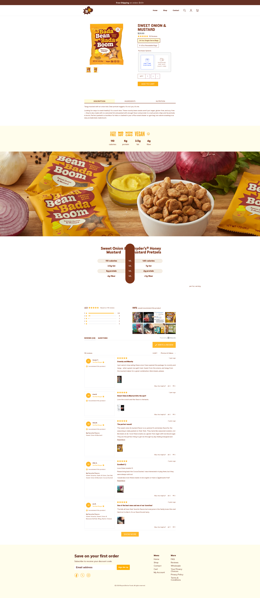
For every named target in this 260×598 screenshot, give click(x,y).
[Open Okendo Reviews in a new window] (168, 338)
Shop (165, 10)
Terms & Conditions (176, 579)
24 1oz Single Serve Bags (148, 40)
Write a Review (166, 345)
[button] (147, 36)
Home (155, 10)
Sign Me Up (123, 567)
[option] (106, 44)
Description (99, 101)
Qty (141, 76)
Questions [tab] (103, 338)
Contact (176, 10)
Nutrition (160, 101)
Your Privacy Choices (176, 570)
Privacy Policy (177, 574)
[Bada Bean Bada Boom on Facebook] (76, 575)
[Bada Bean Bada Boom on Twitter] (82, 575)
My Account (159, 572)
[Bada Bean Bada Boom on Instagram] (88, 575)
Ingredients (130, 101)
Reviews (174, 562)
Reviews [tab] (90, 338)
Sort (155, 353)
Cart (156, 569)
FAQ (173, 559)
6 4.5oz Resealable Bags (148, 45)
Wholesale (176, 566)
